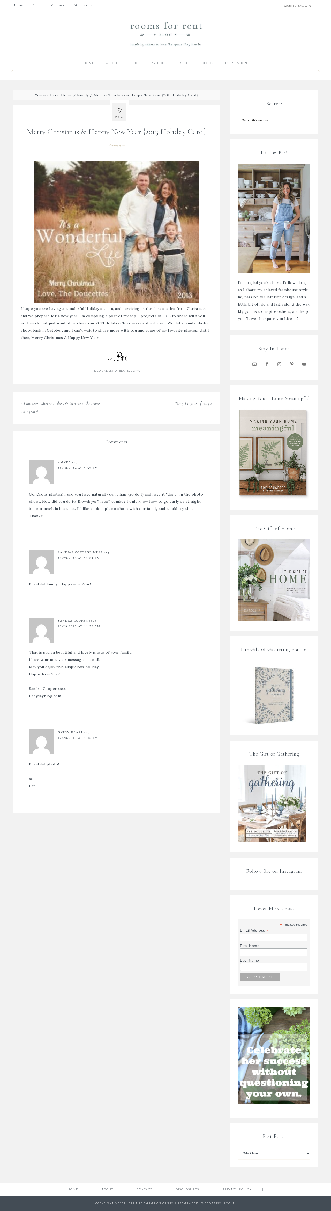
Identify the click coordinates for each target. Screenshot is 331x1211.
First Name (249, 945)
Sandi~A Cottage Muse (80, 552)
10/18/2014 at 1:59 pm (78, 468)
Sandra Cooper (73, 620)
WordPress (211, 1203)
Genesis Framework (180, 1203)
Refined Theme (142, 1203)
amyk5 (64, 462)
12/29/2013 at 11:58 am (79, 626)
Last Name (249, 960)
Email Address (254, 930)
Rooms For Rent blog (165, 34)
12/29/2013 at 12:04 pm (79, 558)
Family (119, 370)
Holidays (133, 370)
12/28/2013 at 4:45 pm (78, 738)
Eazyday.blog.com (45, 696)
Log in (230, 1203)
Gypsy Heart (70, 732)
